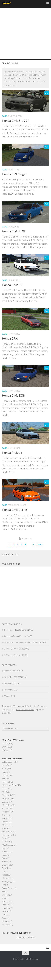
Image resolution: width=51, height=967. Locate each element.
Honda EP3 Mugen (14, 174)
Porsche (5, 811)
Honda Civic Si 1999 (15, 120)
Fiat (3, 778)
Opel (4, 815)
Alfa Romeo (7, 831)
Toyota (5, 808)
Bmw (4, 765)
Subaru (5, 801)
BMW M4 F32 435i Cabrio (16, 677)
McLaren (6, 878)
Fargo (4, 914)
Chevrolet (6, 795)
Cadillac (5, 841)
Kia (3, 884)
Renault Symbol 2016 (13, 670)
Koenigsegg (7, 881)
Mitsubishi (6, 805)
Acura (4, 918)
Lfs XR (5, 743)
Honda (5, 775)
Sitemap (34, 959)
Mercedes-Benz (9, 785)
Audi (4, 791)
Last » (39, 544)
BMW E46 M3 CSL (19, 655)
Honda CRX (10, 338)
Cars (4, 116)
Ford (4, 772)
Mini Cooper (7, 845)
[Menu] (47, 3)
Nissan (5, 788)
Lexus (4, 855)
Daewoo (6, 865)
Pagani (5, 874)
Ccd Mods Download (25, 937)
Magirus (5, 921)
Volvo (4, 828)
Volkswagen (7, 762)
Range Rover (7, 888)
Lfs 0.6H (6, 750)
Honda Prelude (12, 452)
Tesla (4, 891)
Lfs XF (5, 746)
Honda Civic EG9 (13, 395)
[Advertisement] (25, 33)
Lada (4, 871)
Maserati (6, 924)
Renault (5, 782)
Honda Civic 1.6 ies (14, 509)
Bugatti (5, 868)
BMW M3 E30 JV (12, 683)
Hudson (5, 901)
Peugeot (6, 798)
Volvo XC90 (9, 696)
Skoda (5, 838)
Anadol (5, 911)
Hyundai (5, 851)
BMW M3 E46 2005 (20, 648)
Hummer (6, 908)
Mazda (5, 825)
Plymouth (6, 904)
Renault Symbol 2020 (22, 636)
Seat (4, 848)
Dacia (4, 858)
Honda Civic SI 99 (14, 231)
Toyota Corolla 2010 (24, 629)
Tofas (4, 768)
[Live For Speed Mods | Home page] (8, 3)
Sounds (5, 861)
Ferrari (5, 818)
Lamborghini (7, 835)
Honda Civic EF (12, 285)
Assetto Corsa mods (25, 709)
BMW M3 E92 (10, 689)
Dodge (5, 821)
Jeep (4, 898)
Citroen (5, 894)
